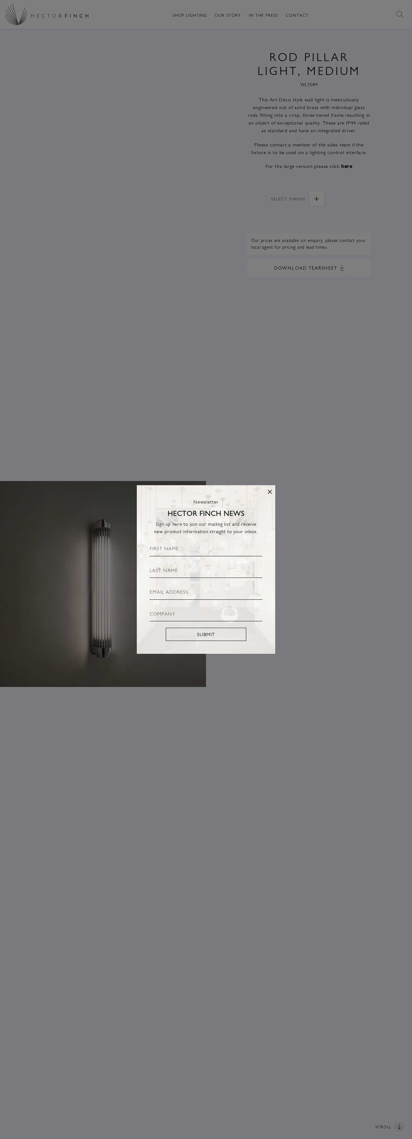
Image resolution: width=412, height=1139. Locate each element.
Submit (206, 634)
